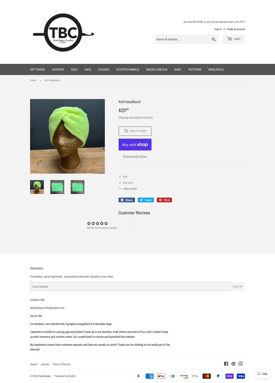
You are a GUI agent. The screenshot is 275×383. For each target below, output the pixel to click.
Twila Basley (44, 376)
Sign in (218, 29)
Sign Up (237, 286)
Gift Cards (37, 69)
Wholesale (216, 69)
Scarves (58, 69)
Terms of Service (61, 364)
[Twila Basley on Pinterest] (233, 364)
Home (33, 80)
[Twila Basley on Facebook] (226, 364)
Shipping (123, 117)
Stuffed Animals (127, 69)
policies (45, 364)
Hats (88, 69)
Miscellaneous (156, 69)
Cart (237, 39)
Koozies (103, 69)
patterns (194, 69)
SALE (74, 69)
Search (33, 364)
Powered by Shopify (65, 376)
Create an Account (236, 29)
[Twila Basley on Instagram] (240, 364)
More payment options (135, 156)
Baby (177, 69)
